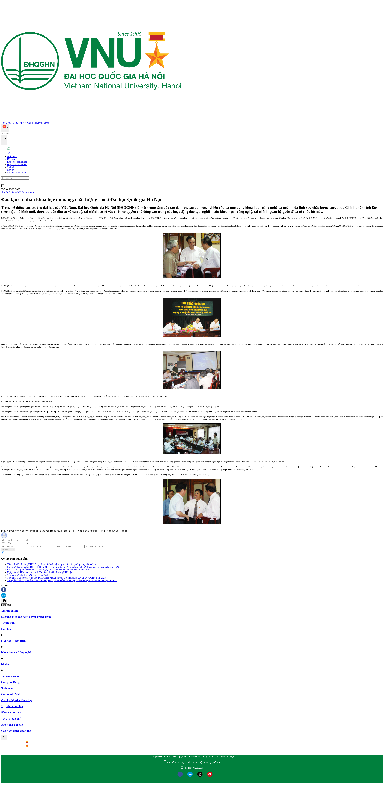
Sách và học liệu (11, 712)
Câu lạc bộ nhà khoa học (16, 700)
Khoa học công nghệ (17, 162)
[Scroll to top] (4, 737)
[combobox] (5, 128)
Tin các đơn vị (10, 675)
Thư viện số (7, 123)
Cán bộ (10, 170)
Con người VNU (11, 694)
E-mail (28, 123)
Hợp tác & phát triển (17, 164)
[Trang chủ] (91, 120)
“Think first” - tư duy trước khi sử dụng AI (27, 575)
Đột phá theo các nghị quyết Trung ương (26, 616)
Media (5, 664)
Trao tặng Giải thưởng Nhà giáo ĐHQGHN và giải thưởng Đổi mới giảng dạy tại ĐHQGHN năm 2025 (56, 577)
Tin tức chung (27, 192)
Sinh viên (11, 167)
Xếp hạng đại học (12, 724)
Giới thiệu (12, 156)
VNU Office (19, 123)
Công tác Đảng (10, 682)
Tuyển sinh (8, 622)
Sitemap (45, 123)
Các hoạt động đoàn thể (16, 730)
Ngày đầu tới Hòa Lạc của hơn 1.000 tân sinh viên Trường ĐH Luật (39, 572)
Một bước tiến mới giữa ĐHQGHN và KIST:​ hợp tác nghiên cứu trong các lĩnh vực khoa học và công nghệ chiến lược (63, 567)
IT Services (36, 123)
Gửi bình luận (8, 549)
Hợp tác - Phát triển (13, 640)
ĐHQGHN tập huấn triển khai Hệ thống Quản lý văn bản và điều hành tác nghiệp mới (48, 569)
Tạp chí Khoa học (12, 706)
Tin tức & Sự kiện (10, 192)
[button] (192, 590)
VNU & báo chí (10, 718)
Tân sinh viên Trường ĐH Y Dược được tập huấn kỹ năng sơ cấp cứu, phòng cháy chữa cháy (51, 564)
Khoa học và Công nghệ (16, 652)
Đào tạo (11, 159)
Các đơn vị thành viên (17, 172)
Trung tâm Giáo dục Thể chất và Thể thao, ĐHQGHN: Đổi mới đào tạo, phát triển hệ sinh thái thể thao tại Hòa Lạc (62, 580)
